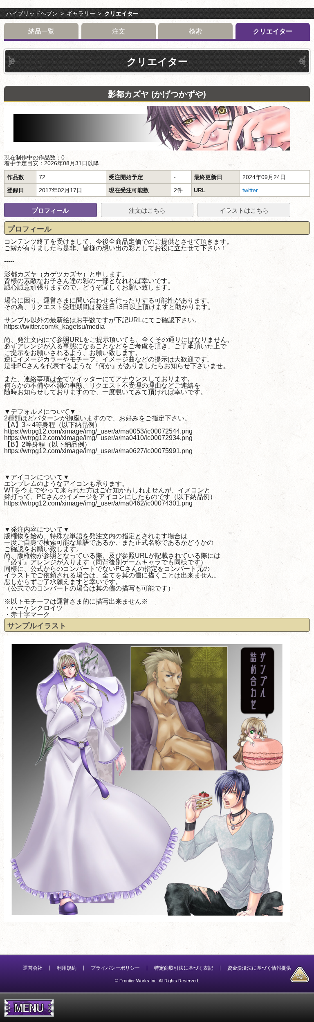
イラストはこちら (244, 210)
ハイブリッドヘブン (32, 13)
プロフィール (50, 210)
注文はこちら (147, 210)
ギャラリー (81, 13)
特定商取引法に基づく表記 (183, 968)
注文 (118, 31)
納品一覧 (41, 31)
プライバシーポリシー (115, 968)
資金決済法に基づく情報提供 (259, 968)
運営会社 (33, 968)
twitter (250, 190)
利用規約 (66, 968)
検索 (195, 31)
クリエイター (121, 13)
